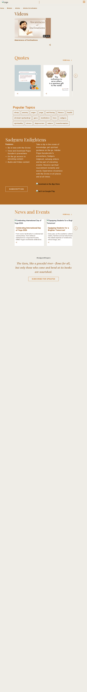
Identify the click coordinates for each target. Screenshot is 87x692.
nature (50, 123)
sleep (16, 112)
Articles (17, 8)
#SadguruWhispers (43, 258)
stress (28, 123)
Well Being (50, 112)
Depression (39, 123)
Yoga (41, 112)
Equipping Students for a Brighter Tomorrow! (58, 229)
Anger (33, 112)
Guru (35, 118)
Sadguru (63, 118)
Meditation (45, 118)
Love (55, 118)
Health (69, 112)
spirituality (18, 123)
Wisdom (9, 8)
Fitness (61, 112)
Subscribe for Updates (43, 279)
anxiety (25, 112)
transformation (62, 123)
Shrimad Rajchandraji (22, 118)
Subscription (16, 189)
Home (2, 8)
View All (66, 60)
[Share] (17, 93)
